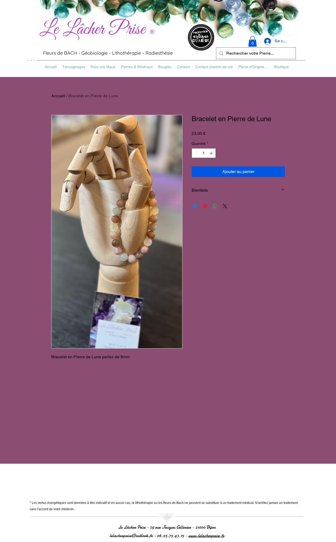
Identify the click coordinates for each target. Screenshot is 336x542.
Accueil (58, 95)
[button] (252, 41)
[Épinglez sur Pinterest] (205, 206)
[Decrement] (195, 153)
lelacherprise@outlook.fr (131, 535)
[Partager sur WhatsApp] (215, 206)
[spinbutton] (203, 153)
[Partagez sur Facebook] (195, 206)
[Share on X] (225, 206)
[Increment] (211, 153)
